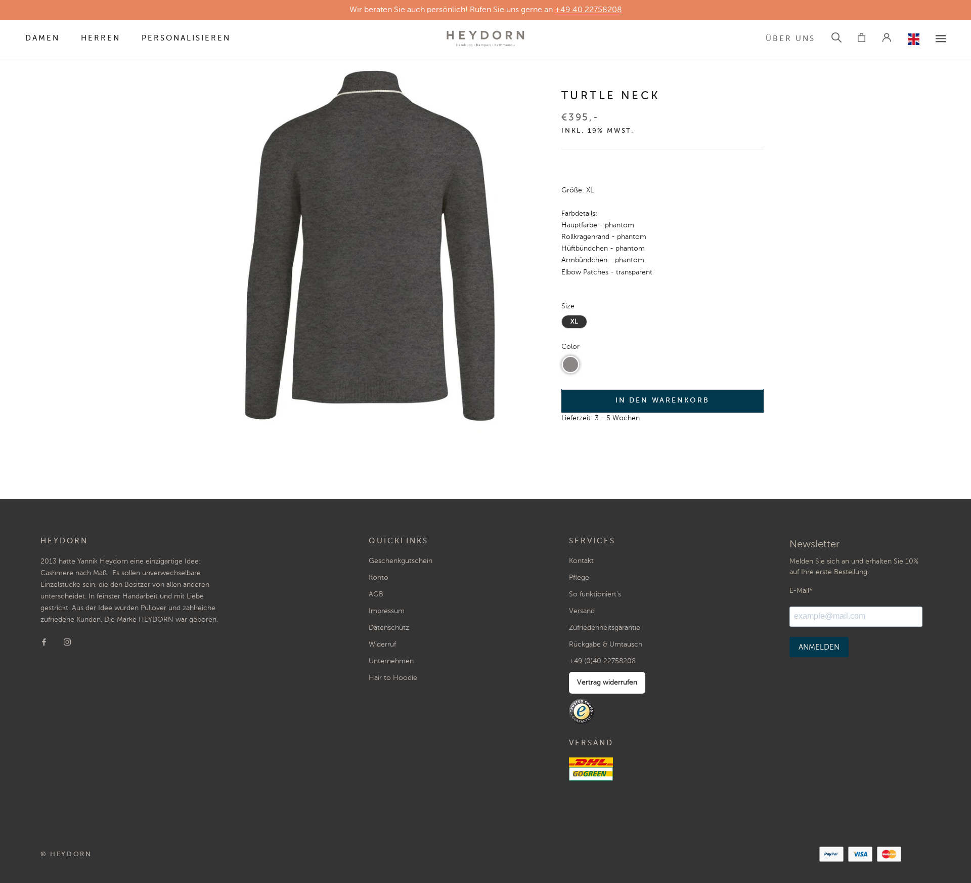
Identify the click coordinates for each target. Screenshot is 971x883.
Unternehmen (391, 661)
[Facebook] (44, 642)
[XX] (941, 39)
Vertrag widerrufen (607, 682)
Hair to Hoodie (393, 677)
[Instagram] (67, 642)
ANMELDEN (819, 647)
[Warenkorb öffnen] (861, 39)
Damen (42, 38)
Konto (378, 577)
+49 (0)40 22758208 (602, 661)
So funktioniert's (595, 594)
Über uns (790, 39)
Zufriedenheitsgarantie (604, 627)
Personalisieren (186, 38)
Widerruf (382, 644)
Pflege (579, 577)
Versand (582, 611)
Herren (100, 38)
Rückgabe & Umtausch (605, 644)
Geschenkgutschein (400, 561)
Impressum (387, 611)
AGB (376, 594)
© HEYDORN (66, 854)
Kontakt (581, 561)
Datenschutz (389, 627)
